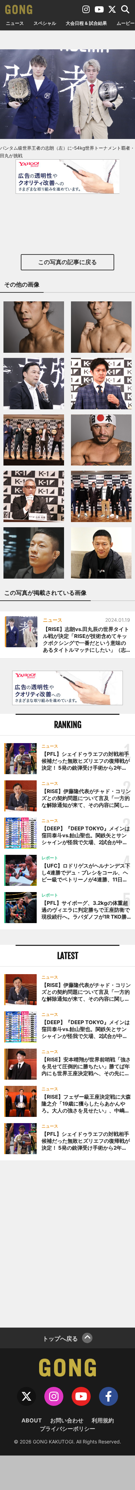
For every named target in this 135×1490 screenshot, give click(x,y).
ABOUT (31, 1420)
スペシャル (45, 23)
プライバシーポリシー (67, 1428)
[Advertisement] (67, 1243)
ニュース (15, 23)
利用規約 (103, 1420)
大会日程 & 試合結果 (86, 23)
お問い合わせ (66, 1420)
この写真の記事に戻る (67, 262)
